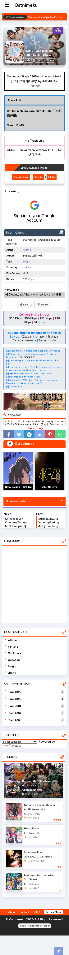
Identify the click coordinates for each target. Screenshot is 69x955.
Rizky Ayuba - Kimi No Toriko (18, 489)
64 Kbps (39, 322)
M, (25, 884)
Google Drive (21, 177)
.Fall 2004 (14, 720)
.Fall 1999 (14, 699)
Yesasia (18, 340)
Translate (15, 746)
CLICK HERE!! (27, 357)
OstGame (14, 660)
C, (38, 856)
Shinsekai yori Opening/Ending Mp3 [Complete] (16, 522)
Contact (24, 912)
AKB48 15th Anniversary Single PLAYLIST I (49, 489)
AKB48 (27, 250)
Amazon (40, 337)
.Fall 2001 (14, 706)
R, (38, 833)
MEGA (51, 177)
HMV (52, 340)
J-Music (27, 267)
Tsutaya (53, 337)
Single (26, 261)
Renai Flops (31, 828)
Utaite (12, 673)
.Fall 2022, (30, 856)
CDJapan (26, 337)
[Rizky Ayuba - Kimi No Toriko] (18, 471)
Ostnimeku (26, 5)
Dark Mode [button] (55, 912)
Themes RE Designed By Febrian (34, 925)
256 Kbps (30, 318)
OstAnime (14, 653)
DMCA (36, 912)
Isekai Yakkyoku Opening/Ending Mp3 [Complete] (48, 522)
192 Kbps (45, 318)
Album (12, 640)
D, (25, 813)
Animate (30, 340)
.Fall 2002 (14, 713)
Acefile (38, 177)
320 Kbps (15, 318)
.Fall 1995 (14, 692)
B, (23, 794)
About (12, 912)
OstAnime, (31, 794)
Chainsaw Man (33, 852)
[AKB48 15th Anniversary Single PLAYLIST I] (49, 471)
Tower (43, 340)
